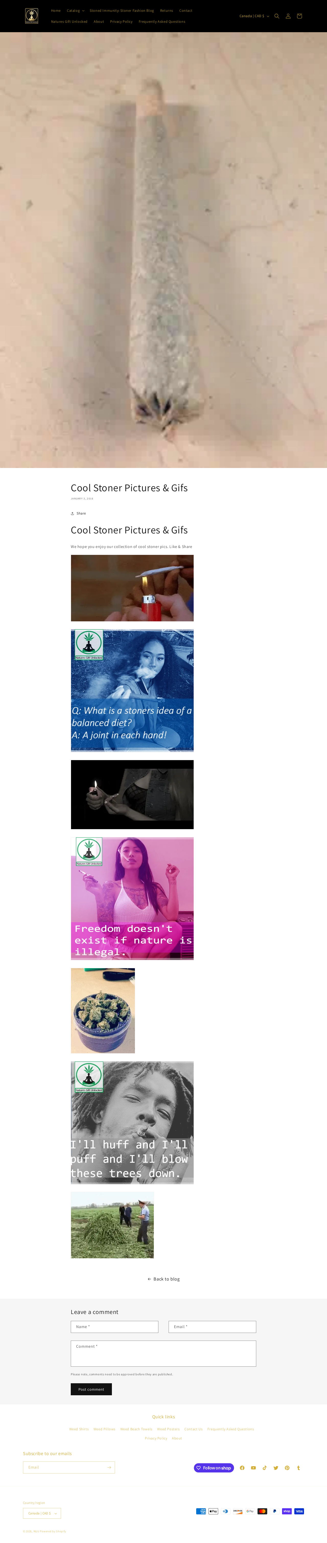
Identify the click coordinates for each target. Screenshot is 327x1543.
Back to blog (167, 1279)
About (177, 1438)
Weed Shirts (79, 1429)
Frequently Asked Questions (230, 1429)
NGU (36, 1531)
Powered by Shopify (53, 1531)
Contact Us (193, 1429)
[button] (75, 10)
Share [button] (81, 513)
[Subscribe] (109, 1467)
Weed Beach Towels (136, 1429)
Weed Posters (168, 1429)
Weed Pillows (104, 1429)
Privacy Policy (156, 1438)
